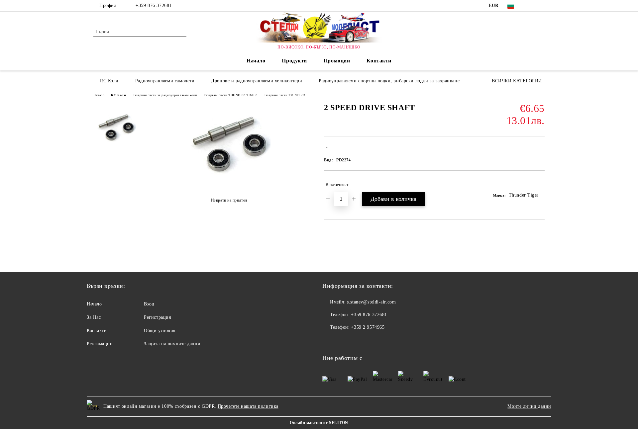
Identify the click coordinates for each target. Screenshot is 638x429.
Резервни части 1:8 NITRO (284, 95)
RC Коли (118, 95)
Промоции (337, 60)
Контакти (379, 60)
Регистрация (157, 317)
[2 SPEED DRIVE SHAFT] (228, 183)
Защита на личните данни (172, 343)
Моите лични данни (529, 406)
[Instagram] (541, 5)
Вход (149, 303)
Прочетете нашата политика (248, 406)
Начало (256, 60)
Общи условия (159, 330)
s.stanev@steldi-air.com (371, 302)
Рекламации (100, 343)
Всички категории (517, 80)
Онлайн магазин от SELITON (319, 422)
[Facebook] (531, 5)
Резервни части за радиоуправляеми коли (165, 95)
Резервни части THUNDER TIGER (230, 95)
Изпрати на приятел (229, 200)
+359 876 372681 (153, 5)
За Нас (94, 317)
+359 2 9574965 (367, 327)
